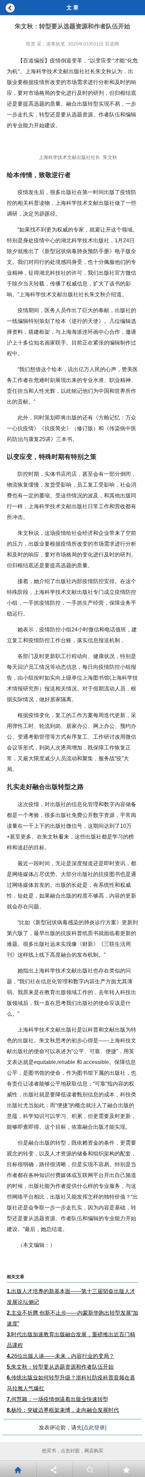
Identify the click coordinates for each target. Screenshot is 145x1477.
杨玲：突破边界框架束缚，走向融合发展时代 (63, 1410)
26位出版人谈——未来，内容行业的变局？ (60, 1356)
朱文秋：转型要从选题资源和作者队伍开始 (60, 1367)
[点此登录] (94, 1427)
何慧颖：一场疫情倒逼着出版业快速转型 (57, 1399)
